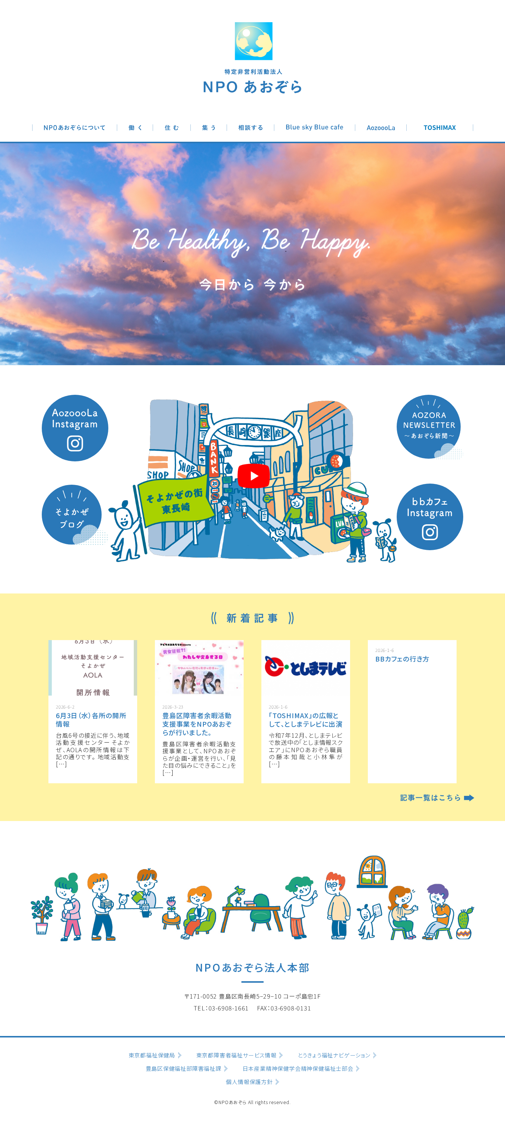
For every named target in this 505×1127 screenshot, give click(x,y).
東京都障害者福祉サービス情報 (236, 1055)
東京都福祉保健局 (152, 1055)
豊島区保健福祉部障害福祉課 (183, 1069)
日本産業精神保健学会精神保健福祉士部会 (298, 1069)
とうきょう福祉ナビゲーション (334, 1055)
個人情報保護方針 (249, 1082)
